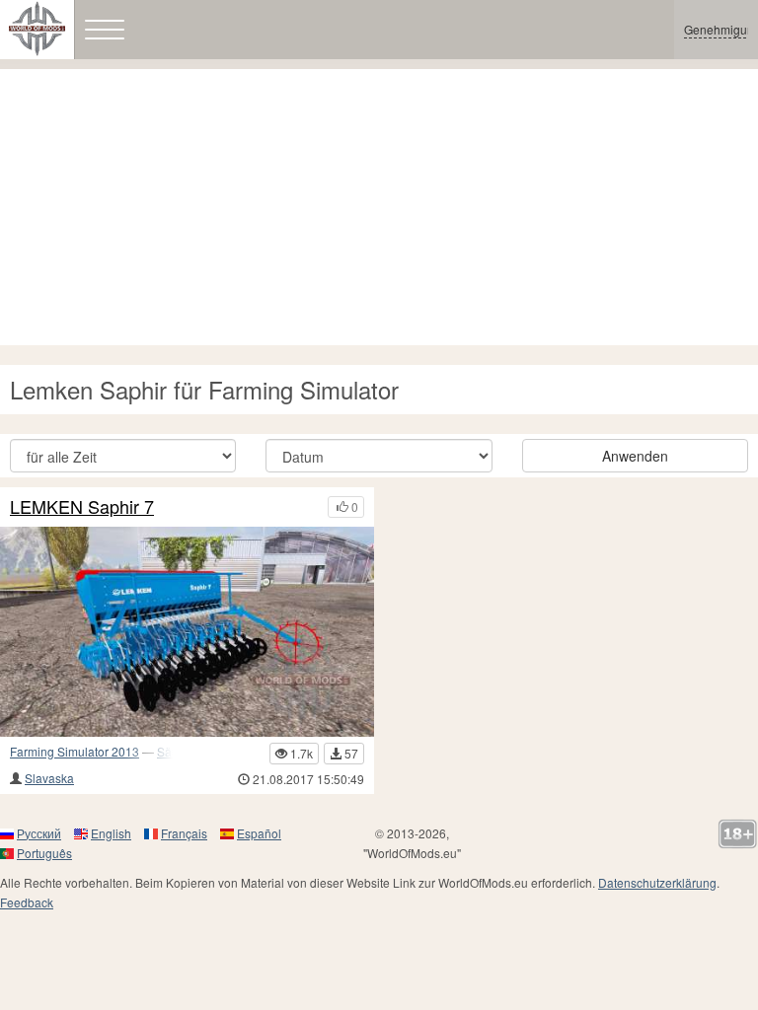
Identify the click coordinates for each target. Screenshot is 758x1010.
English (111, 833)
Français (184, 833)
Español (259, 833)
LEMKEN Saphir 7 (82, 507)
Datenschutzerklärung (657, 882)
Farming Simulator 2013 (74, 751)
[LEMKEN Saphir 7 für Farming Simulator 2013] (187, 632)
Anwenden (635, 456)
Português (44, 852)
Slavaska (49, 777)
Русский (39, 833)
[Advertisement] (379, 207)
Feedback (26, 902)
